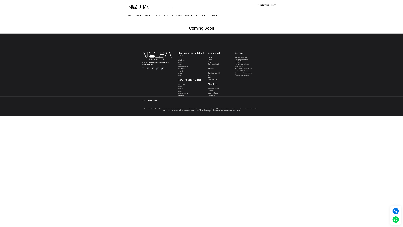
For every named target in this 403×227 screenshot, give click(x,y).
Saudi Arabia (182, 69)
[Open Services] (172, 15)
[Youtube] (162, 68)
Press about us (212, 80)
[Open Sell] (140, 15)
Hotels (210, 60)
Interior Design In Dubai (242, 64)
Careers (210, 91)
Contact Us (211, 95)
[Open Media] (191, 15)
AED (274, 5)
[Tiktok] (157, 68)
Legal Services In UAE (241, 71)
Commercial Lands (213, 64)
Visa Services (239, 66)
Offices (210, 57)
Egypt (180, 73)
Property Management (242, 75)
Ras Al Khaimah (183, 66)
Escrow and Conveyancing (243, 68)
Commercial (214, 53)
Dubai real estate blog (214, 73)
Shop (209, 62)
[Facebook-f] (143, 68)
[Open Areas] (160, 15)
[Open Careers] (216, 15)
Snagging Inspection (241, 60)
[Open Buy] (132, 15)
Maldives (181, 95)
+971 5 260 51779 (262, 5)
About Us (212, 84)
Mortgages (238, 62)
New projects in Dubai (189, 80)
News (209, 77)
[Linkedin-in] (153, 68)
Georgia (180, 71)
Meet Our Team (213, 93)
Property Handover (241, 57)
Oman (180, 75)
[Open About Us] (204, 15)
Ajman (180, 64)
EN (272, 5)
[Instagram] (148, 68)
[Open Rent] (149, 15)
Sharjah (180, 62)
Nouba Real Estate (213, 88)
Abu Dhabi (181, 60)
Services (239, 53)
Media (211, 68)
